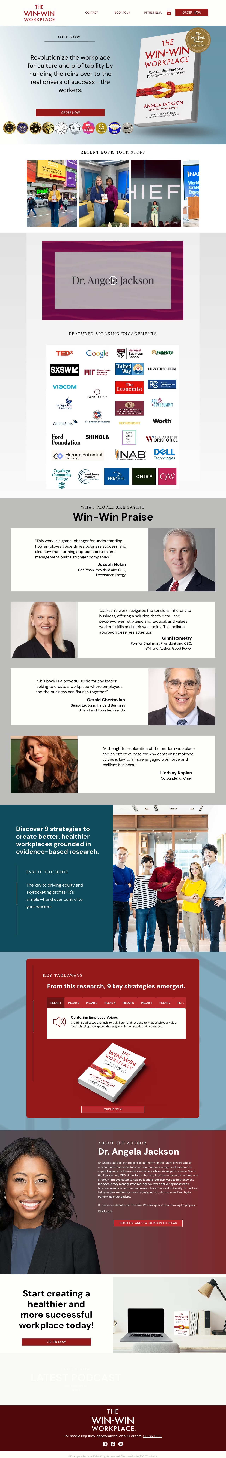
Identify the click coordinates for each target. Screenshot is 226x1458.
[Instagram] (105, 1444)
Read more (105, 1211)
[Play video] (113, 280)
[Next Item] (193, 193)
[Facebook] (113, 1444)
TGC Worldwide (148, 1456)
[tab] (55, 1002)
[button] (169, 12)
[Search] (196, 13)
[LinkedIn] (120, 1444)
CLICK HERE (152, 1436)
